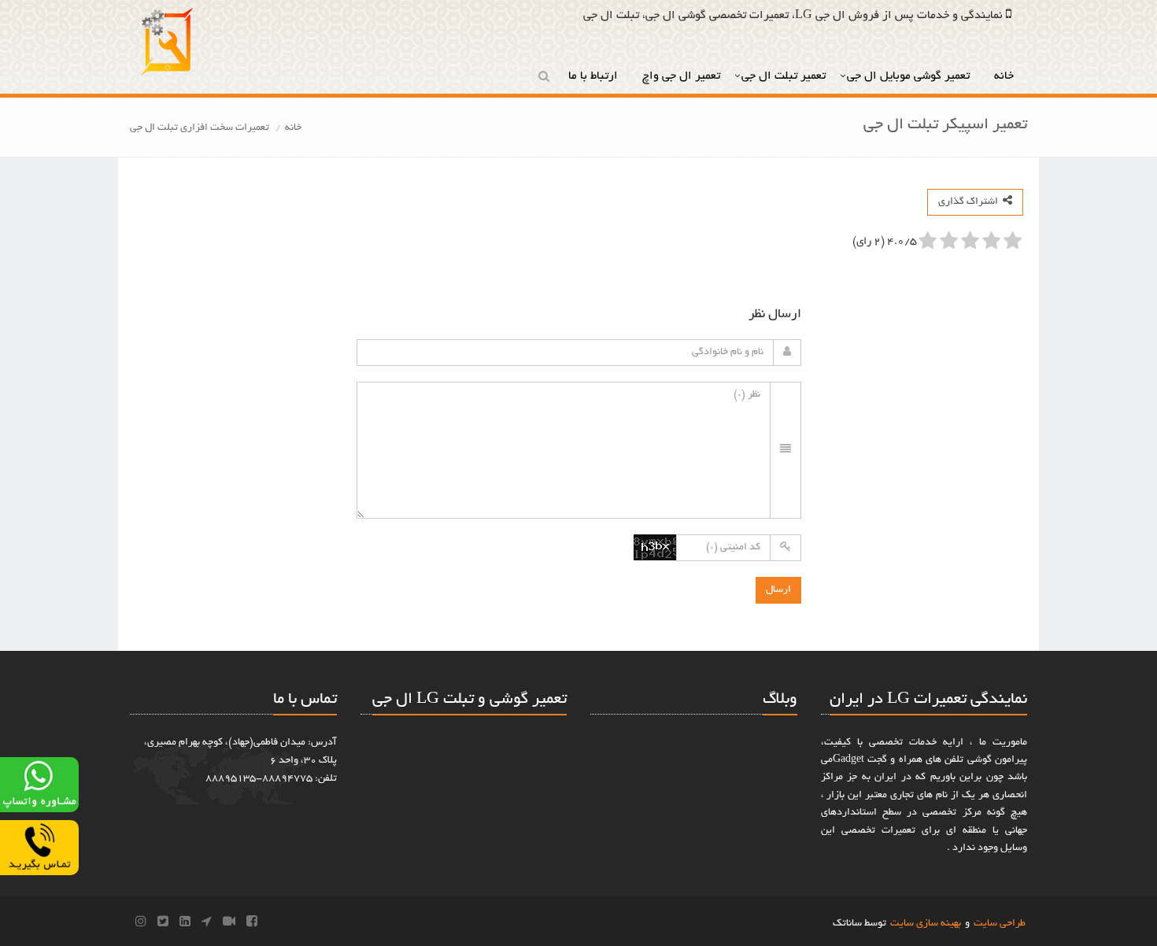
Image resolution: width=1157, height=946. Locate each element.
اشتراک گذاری (970, 202)
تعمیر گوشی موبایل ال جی (910, 76)
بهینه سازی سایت (925, 923)
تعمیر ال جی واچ (681, 76)
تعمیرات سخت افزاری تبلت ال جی (199, 128)
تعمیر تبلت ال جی (783, 76)
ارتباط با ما (594, 76)
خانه (1005, 76)
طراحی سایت (1000, 923)
